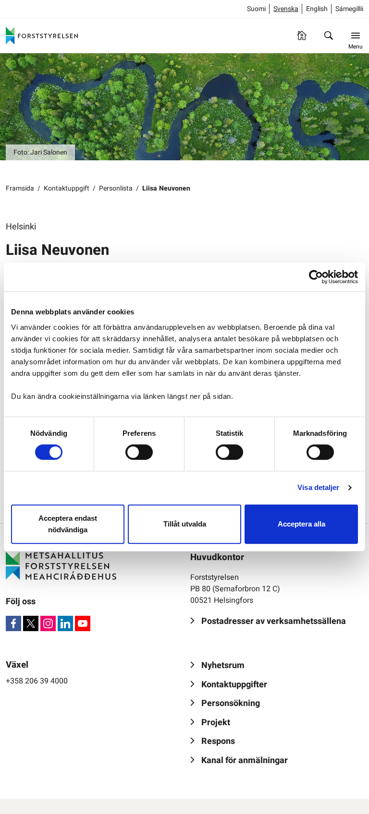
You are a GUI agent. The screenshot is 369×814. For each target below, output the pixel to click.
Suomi (256, 9)
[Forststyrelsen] (42, 35)
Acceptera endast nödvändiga (67, 524)
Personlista (116, 188)
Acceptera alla (301, 524)
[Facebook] (13, 623)
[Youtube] (82, 623)
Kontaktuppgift (66, 188)
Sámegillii (349, 9)
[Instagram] (48, 623)
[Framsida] (301, 35)
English (317, 9)
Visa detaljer (318, 487)
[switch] (139, 452)
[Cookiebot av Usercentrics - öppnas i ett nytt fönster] (316, 277)
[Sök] (328, 35)
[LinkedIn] (65, 623)
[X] (30, 623)
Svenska (285, 9)
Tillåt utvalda (184, 524)
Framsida (20, 188)
